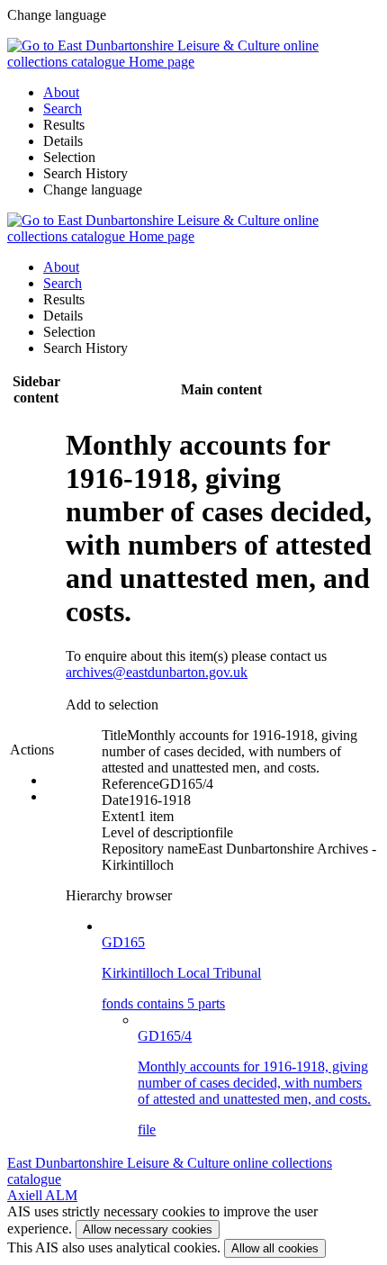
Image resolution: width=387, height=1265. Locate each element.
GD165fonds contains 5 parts (181, 973)
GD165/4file (254, 1082)
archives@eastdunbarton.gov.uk (157, 672)
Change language (92, 189)
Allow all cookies (275, 1248)
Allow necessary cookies (147, 1229)
